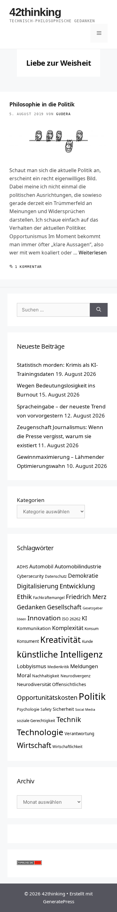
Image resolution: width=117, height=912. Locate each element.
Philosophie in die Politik (42, 104)
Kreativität (60, 639)
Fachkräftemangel (49, 597)
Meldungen (84, 666)
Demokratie (83, 575)
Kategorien (31, 500)
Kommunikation (34, 628)
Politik (92, 696)
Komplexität (67, 628)
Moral (24, 675)
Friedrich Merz (86, 596)
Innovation (44, 617)
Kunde (87, 641)
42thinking (35, 12)
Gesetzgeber (93, 608)
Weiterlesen (93, 252)
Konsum (92, 628)
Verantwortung (79, 733)
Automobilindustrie (78, 566)
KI (84, 618)
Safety (46, 709)
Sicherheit (63, 709)
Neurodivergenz (75, 676)
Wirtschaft (34, 745)
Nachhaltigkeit (45, 676)
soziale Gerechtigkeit (36, 720)
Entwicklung (77, 586)
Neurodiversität (34, 684)
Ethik (24, 596)
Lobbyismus (31, 666)
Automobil (41, 566)
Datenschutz (56, 576)
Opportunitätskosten (47, 697)
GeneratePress (58, 901)
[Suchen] (99, 310)
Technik (68, 719)
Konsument (28, 641)
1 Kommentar (28, 267)
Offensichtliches (69, 684)
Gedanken (31, 607)
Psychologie (28, 709)
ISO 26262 (71, 619)
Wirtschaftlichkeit (67, 746)
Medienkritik (58, 666)
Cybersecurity (30, 576)
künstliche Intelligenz (60, 654)
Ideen (21, 619)
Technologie (40, 732)
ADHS (22, 567)
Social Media (85, 709)
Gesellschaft (64, 607)
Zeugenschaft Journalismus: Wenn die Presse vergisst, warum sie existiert (60, 436)
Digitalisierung (37, 586)
